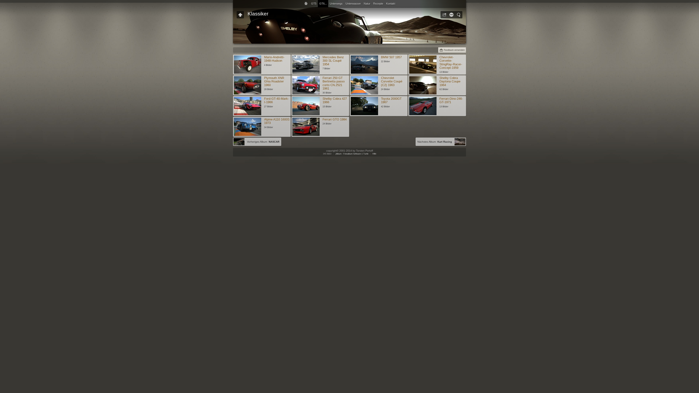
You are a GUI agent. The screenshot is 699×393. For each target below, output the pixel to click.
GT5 (313, 3)
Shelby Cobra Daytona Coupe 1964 (449, 81)
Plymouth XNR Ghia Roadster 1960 (274, 81)
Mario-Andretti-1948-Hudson (274, 58)
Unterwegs (336, 3)
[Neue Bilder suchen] (451, 14)
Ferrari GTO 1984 (335, 119)
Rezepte (378, 3)
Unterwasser (353, 3)
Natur (367, 3)
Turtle (365, 154)
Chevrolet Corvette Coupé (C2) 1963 (391, 81)
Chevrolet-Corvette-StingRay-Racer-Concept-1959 (450, 62)
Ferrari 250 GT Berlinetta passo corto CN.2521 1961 (334, 83)
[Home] (306, 3)
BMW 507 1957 (391, 57)
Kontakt (390, 3)
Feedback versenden (454, 50)
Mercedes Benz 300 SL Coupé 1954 (333, 60)
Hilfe (374, 154)
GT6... (323, 3)
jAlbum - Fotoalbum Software (348, 154)
